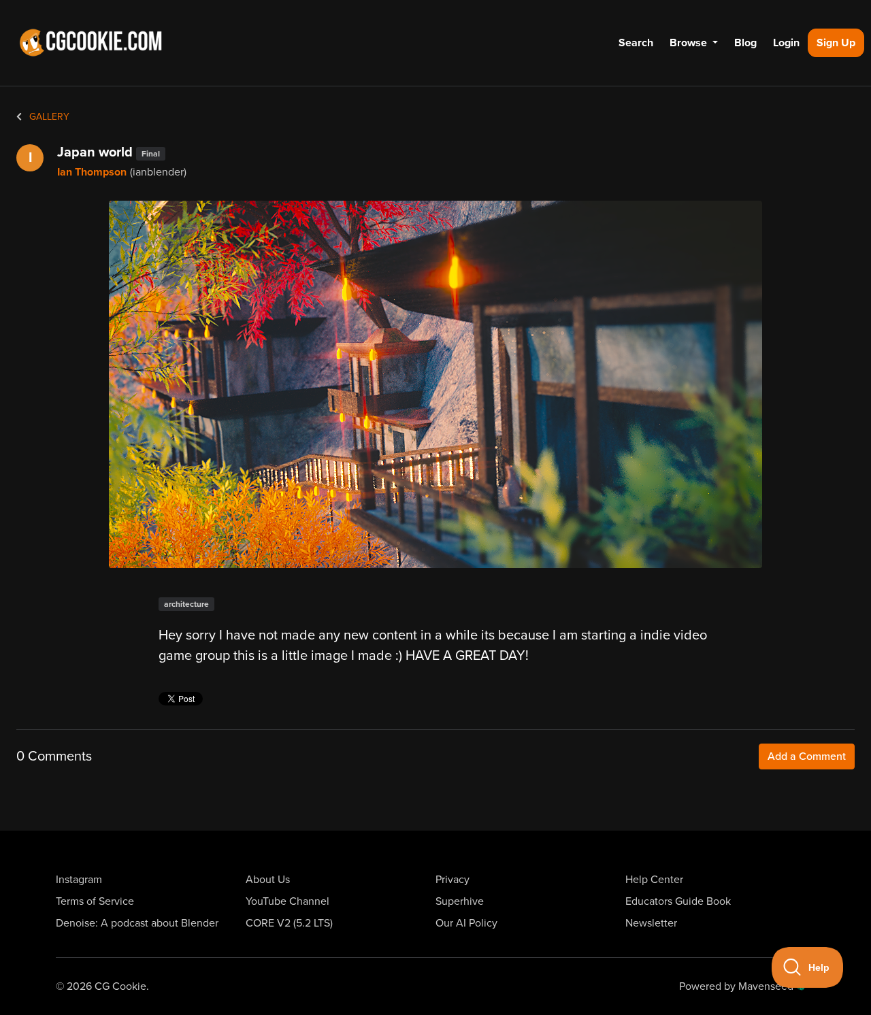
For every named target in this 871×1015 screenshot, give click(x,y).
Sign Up (836, 43)
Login (786, 43)
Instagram (79, 879)
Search (636, 43)
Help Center (654, 879)
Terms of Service (95, 901)
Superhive (460, 901)
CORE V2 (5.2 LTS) (289, 923)
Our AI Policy (466, 923)
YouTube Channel (287, 901)
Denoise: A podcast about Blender (137, 923)
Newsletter (651, 923)
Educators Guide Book (678, 901)
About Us (268, 879)
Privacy (453, 879)
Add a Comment (807, 756)
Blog (745, 43)
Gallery (48, 116)
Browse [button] (690, 43)
